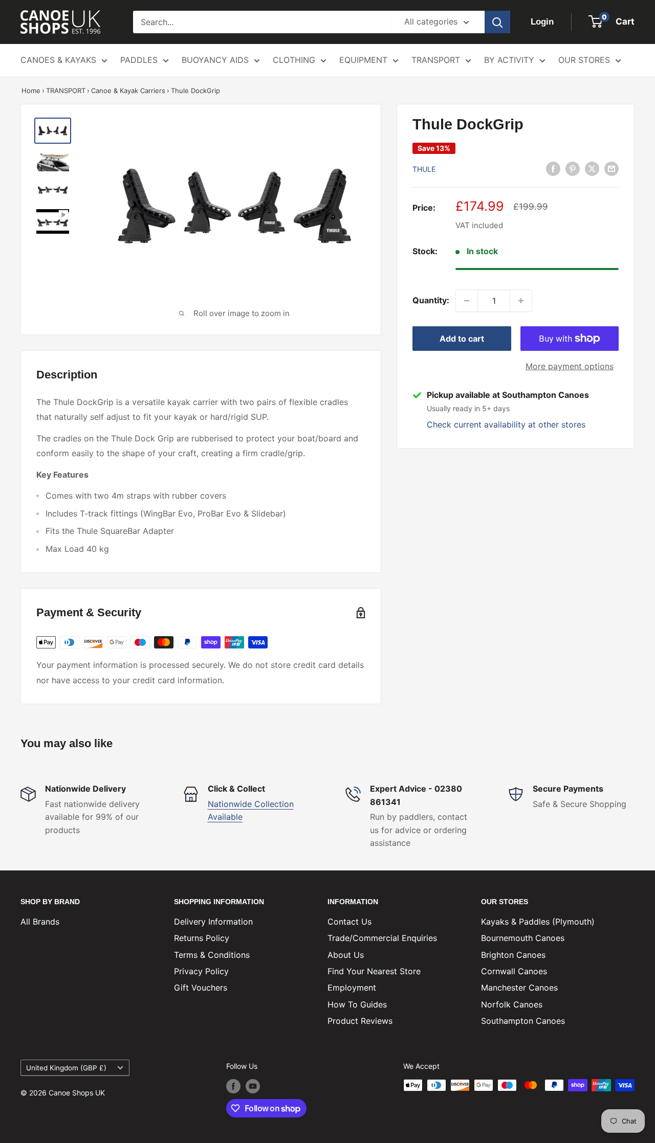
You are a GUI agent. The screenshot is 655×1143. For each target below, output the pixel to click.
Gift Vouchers (200, 987)
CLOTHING (294, 60)
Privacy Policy (201, 971)
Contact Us (350, 921)
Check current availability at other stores (506, 424)
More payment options (570, 366)
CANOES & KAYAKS (58, 60)
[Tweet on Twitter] (592, 168)
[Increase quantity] (521, 300)
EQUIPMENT (363, 60)
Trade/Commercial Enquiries (382, 938)
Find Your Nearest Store (374, 971)
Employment (352, 987)
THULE (423, 169)
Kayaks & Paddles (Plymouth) (538, 921)
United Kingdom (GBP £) (66, 1068)
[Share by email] (611, 168)
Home (30, 90)
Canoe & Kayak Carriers (128, 90)
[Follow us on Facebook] (233, 1086)
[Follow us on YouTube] (253, 1086)
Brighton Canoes (513, 955)
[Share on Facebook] (553, 168)
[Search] (497, 22)
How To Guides (357, 1004)
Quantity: (430, 300)
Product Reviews (360, 1021)
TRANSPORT (435, 60)
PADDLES (139, 60)
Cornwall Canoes (514, 971)
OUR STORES (584, 60)
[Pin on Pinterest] (572, 168)
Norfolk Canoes (511, 1004)
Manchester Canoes (519, 987)
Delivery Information (213, 921)
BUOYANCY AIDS (215, 60)
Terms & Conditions (212, 955)
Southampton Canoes (523, 1021)
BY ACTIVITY (509, 60)
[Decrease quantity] (466, 300)
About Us (346, 955)
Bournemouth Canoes (522, 938)
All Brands (39, 921)
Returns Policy (201, 938)
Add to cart (462, 338)
